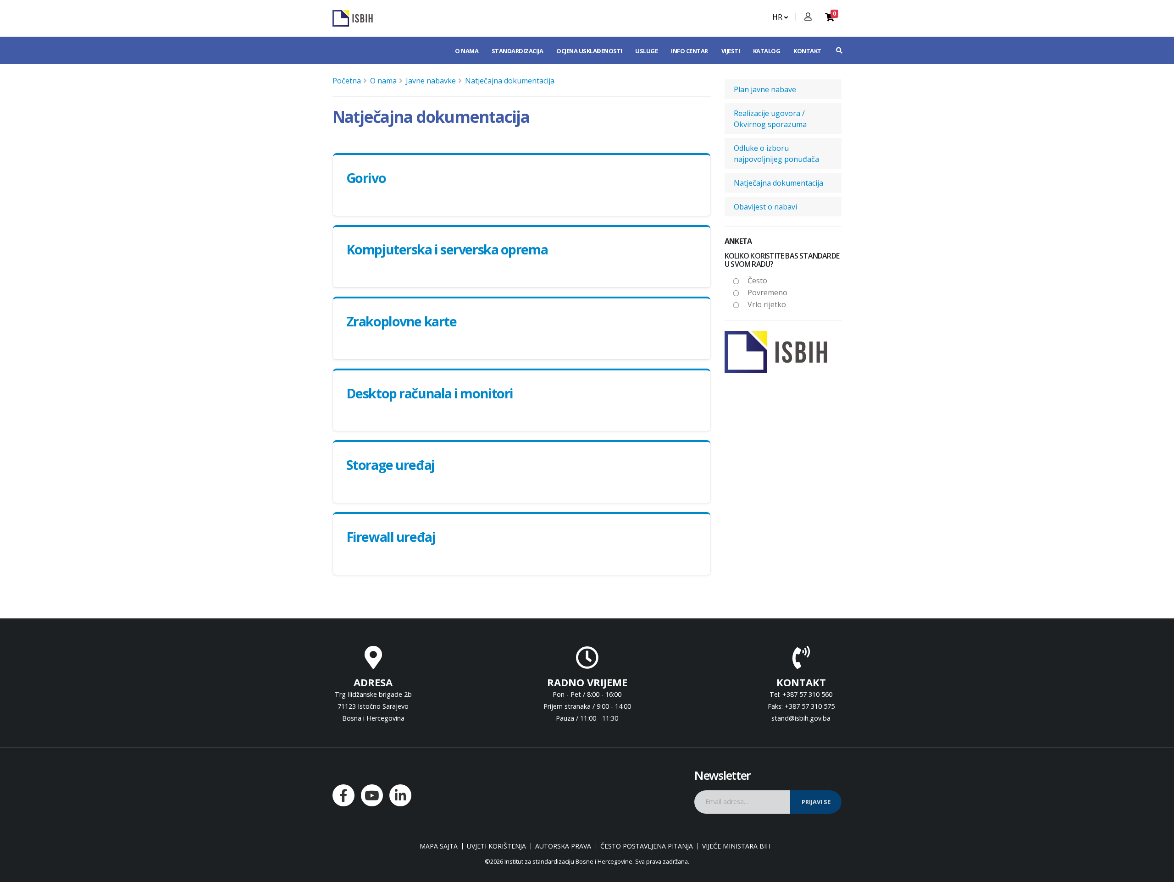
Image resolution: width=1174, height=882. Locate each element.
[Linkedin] (400, 795)
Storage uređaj (390, 465)
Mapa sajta (439, 846)
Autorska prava (563, 846)
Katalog (767, 51)
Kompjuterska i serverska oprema (447, 249)
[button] (835, 50)
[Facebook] (343, 795)
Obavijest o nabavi (765, 207)
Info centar (689, 51)
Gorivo (366, 178)
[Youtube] (372, 795)
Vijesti (730, 51)
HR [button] (778, 17)
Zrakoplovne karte (401, 321)
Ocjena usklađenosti (589, 51)
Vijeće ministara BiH (736, 846)
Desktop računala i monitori (429, 393)
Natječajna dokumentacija (509, 81)
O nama (466, 51)
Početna (346, 81)
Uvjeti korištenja (496, 846)
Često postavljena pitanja (646, 846)
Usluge (646, 51)
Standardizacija (517, 51)
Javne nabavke (431, 81)
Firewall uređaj (390, 537)
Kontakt (807, 51)
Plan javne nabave (765, 89)
